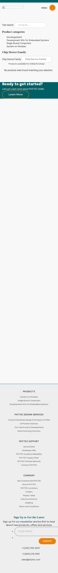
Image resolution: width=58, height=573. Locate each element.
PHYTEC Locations (29, 488)
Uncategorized (14, 37)
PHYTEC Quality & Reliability (29, 454)
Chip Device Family (11, 58)
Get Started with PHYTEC (29, 481)
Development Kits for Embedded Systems (28, 40)
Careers (29, 492)
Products (29, 391)
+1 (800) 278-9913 (31, 554)
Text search (8, 24)
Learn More (15, 94)
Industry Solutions (29, 499)
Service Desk (29, 446)
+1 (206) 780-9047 (30, 548)
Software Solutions (29, 423)
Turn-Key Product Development (29, 427)
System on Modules (16, 46)
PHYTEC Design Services (29, 414)
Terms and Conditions (29, 506)
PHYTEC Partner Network (29, 461)
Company (29, 475)
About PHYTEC (29, 484)
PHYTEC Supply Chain (29, 458)
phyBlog (29, 503)
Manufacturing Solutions (29, 431)
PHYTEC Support (29, 441)
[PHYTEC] (12, 8)
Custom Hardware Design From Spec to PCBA (29, 420)
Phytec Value (29, 495)
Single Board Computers (19, 43)
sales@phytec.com (30, 559)
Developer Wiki (29, 450)
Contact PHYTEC (29, 465)
